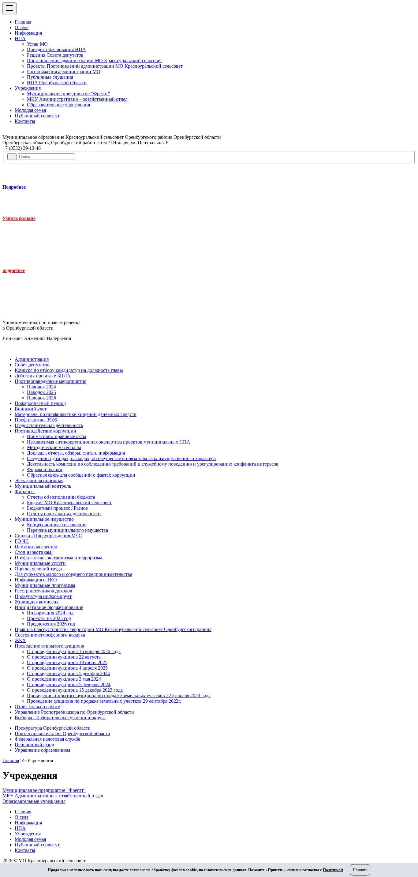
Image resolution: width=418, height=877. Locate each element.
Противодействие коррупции (45, 430)
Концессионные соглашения (56, 524)
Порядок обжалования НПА (56, 49)
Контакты (25, 121)
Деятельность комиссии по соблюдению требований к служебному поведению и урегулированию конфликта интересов (152, 464)
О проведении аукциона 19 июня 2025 (67, 662)
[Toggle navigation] (9, 8)
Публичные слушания (50, 77)
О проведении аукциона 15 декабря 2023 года (75, 690)
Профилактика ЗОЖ (36, 419)
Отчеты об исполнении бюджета (61, 497)
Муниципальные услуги (40, 563)
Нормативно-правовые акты (56, 436)
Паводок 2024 (41, 386)
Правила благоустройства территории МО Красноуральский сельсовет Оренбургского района (113, 629)
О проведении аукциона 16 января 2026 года (74, 651)
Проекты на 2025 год (49, 618)
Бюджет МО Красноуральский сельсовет (69, 502)
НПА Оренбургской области (57, 82)
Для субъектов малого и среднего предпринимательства (73, 574)
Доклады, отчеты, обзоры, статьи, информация (76, 453)
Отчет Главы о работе (37, 706)
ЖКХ (20, 640)
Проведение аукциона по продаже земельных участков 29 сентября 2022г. (104, 701)
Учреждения (28, 88)
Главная (23, 22)
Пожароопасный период (40, 403)
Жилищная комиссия (36, 601)
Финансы (25, 491)
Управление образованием (42, 750)
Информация (28, 33)
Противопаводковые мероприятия (50, 381)
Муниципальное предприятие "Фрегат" (68, 93)
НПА (20, 38)
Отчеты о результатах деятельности (64, 513)
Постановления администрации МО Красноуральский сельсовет (94, 60)
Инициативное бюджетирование (49, 607)
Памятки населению (36, 546)
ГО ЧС (22, 541)
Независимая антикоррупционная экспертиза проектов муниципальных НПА (108, 441)
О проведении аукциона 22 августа (64, 657)
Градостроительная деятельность (49, 425)
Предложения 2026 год (51, 623)
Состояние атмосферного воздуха (50, 634)
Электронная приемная (39, 480)
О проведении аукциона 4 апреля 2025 (67, 668)
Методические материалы (54, 447)
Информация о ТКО (36, 579)
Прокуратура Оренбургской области (53, 728)
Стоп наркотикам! (34, 552)
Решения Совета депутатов (55, 55)
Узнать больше (18, 218)
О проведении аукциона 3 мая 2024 (64, 679)
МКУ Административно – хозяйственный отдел (77, 99)
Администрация (32, 359)
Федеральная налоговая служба (47, 739)
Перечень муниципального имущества (67, 530)
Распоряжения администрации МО (63, 71)
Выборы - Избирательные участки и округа (60, 717)
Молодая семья (30, 110)
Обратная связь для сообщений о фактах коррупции (81, 475)
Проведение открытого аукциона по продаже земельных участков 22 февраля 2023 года (119, 695)
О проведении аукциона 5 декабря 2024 (68, 673)
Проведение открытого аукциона (49, 645)
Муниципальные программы (45, 585)
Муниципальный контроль (43, 486)
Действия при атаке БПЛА (43, 375)
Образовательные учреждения (58, 104)
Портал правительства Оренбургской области (62, 733)
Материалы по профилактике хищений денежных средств (75, 414)
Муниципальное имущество (44, 519)
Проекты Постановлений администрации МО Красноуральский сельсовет (105, 66)
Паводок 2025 (41, 392)
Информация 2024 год (50, 612)
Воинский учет (31, 408)
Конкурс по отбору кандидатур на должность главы (69, 370)
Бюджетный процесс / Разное (57, 508)
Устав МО (37, 44)
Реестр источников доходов (43, 590)
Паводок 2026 (41, 397)
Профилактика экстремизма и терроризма (58, 557)
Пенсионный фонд (34, 744)
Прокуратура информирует (43, 596)
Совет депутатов (32, 364)
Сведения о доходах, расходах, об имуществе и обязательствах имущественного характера (121, 458)
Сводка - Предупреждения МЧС (48, 535)
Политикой (333, 870)
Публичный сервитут (37, 115)
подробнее (13, 270)
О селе (21, 27)
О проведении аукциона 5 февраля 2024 (68, 684)
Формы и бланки (44, 469)
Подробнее (14, 187)
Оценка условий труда (38, 568)
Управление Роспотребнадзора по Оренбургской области (74, 712)
